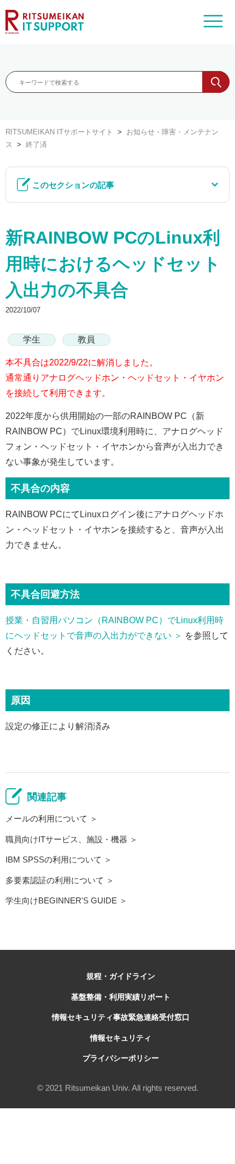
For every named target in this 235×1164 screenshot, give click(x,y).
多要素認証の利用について (54, 880)
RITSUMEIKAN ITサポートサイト (59, 132)
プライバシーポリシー (121, 1058)
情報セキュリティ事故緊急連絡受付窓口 (121, 1017)
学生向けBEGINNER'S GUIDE (61, 900)
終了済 (36, 144)
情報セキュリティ (120, 1037)
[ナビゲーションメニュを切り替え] (213, 22)
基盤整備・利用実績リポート (121, 996)
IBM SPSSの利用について (53, 859)
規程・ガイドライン (120, 976)
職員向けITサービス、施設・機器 (66, 839)
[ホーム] (44, 22)
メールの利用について (46, 818)
